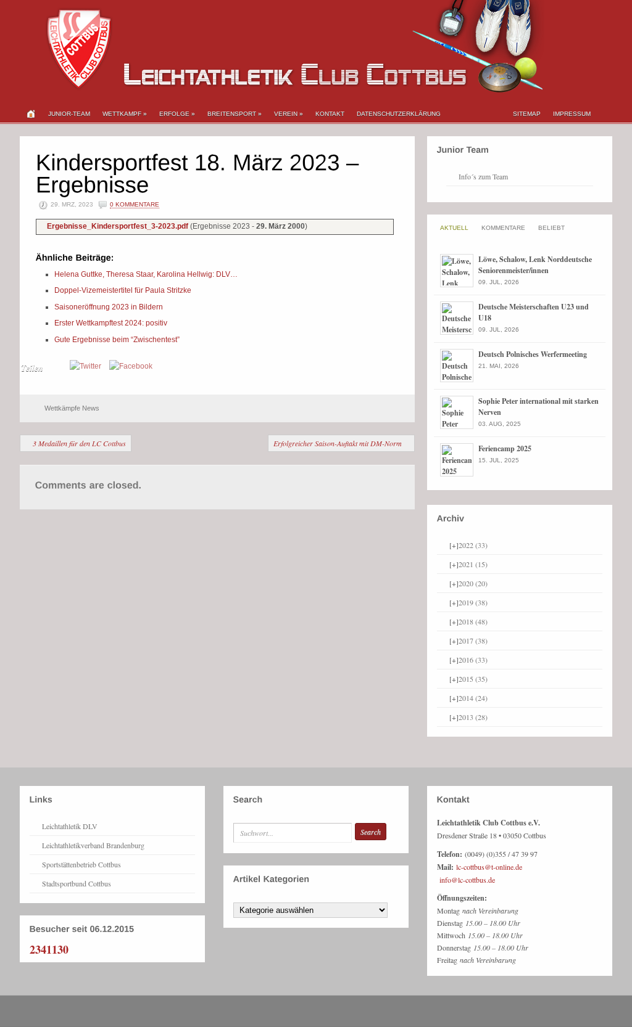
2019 (473, 602)
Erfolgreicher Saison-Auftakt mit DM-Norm (337, 443)
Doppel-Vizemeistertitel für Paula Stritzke (122, 290)
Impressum (572, 113)
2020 (473, 583)
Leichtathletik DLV (70, 826)
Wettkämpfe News (71, 408)
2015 (473, 679)
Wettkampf (124, 113)
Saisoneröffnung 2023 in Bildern (108, 307)
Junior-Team (69, 113)
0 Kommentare (134, 204)
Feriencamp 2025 (504, 448)
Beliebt (551, 227)
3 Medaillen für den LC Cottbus (79, 443)
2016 (473, 660)
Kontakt (329, 113)
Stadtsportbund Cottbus (76, 883)
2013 (473, 717)
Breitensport (234, 113)
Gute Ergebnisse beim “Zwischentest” (117, 339)
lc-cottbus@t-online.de (489, 867)
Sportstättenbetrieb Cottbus (81, 864)
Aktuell (454, 227)
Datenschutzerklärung (399, 113)
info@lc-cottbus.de (467, 880)
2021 (473, 564)
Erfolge (177, 113)
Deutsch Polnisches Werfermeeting (532, 354)
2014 (473, 698)
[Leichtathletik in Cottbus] (282, 90)
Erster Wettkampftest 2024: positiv (110, 323)
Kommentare (503, 227)
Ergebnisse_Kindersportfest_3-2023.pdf (118, 226)
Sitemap (527, 113)
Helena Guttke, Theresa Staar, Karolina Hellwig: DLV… (146, 274)
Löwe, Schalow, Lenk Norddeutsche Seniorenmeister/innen (535, 265)
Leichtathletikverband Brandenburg (93, 845)
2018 (473, 621)
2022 (473, 545)
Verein (288, 113)
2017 (473, 640)
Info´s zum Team (483, 176)
